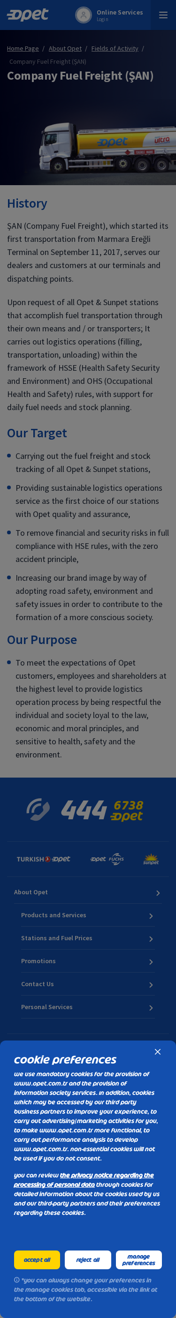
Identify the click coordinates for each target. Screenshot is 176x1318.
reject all (88, 1260)
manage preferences (138, 1259)
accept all (37, 1260)
